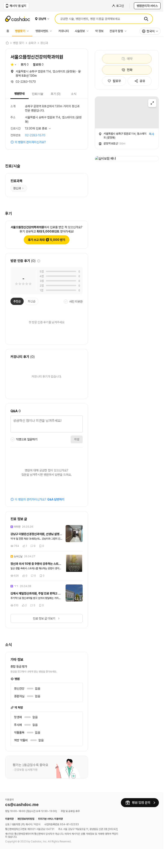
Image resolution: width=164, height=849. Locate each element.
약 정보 (99, 31)
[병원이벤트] (52, 31)
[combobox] (150, 31)
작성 (73, 439)
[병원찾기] (28, 31)
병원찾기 (20, 31)
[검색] (146, 18)
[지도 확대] (152, 103)
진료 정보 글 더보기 (42, 618)
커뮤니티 (64, 31)
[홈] (7, 43)
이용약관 (9, 818)
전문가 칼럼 (116, 31)
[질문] (44, 424)
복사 (151, 134)
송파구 (32, 43)
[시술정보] (88, 31)
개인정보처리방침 (25, 818)
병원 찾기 (18, 43)
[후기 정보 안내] (38, 260)
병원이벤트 (41, 31)
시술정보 (80, 31)
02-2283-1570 (35, 135)
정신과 (44, 43)
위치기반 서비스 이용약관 (50, 818)
